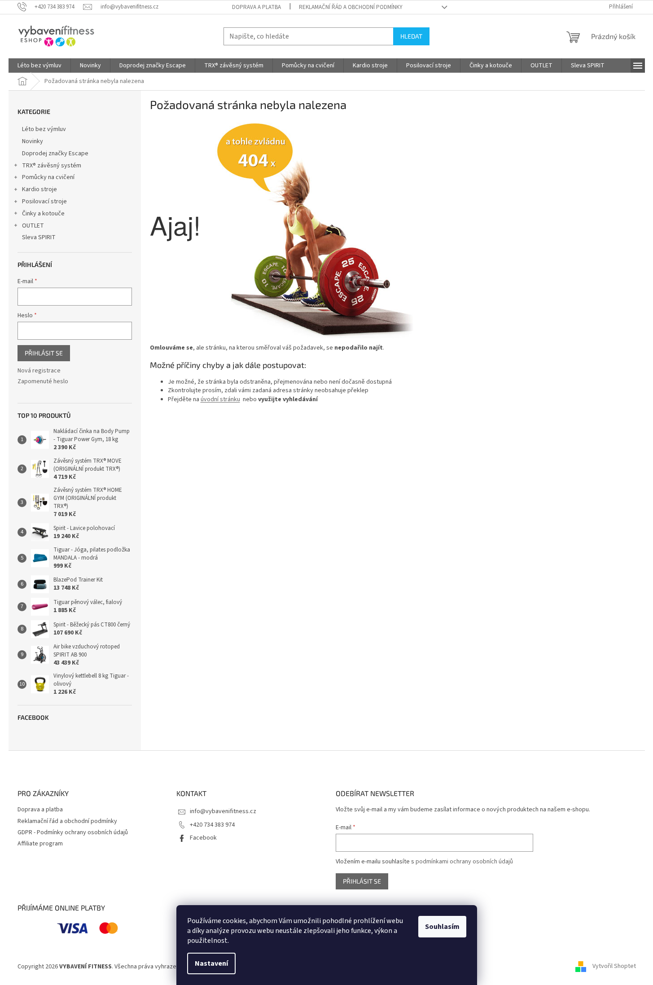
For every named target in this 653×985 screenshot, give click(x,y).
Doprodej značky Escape (55, 153)
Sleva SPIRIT (39, 237)
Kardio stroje (39, 189)
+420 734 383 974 (212, 824)
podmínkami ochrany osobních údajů (464, 861)
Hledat (411, 36)
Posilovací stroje (44, 201)
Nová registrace (39, 371)
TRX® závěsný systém (51, 165)
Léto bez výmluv (44, 129)
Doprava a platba (256, 7)
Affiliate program (40, 843)
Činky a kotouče (43, 213)
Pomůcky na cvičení (48, 177)
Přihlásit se (44, 353)
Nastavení (211, 963)
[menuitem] (39, 65)
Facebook (203, 837)
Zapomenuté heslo (43, 381)
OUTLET (33, 225)
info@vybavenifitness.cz (223, 811)
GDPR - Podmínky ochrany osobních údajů (73, 832)
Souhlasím (442, 927)
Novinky (32, 141)
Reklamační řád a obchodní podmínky (351, 7)
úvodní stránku (220, 399)
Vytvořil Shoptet (614, 966)
